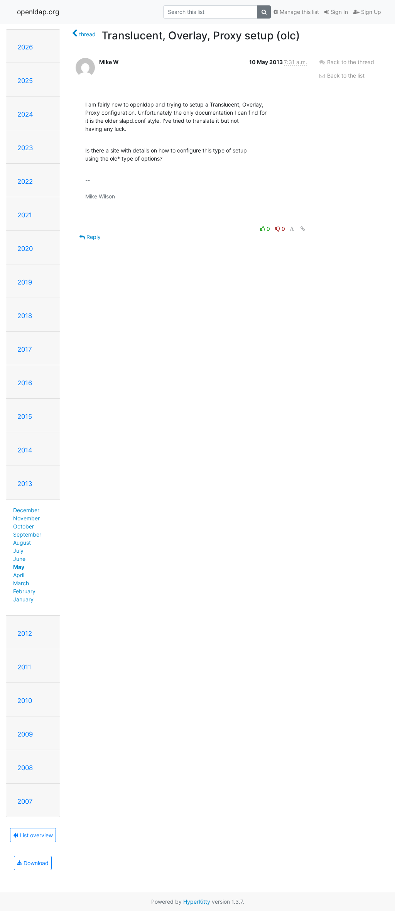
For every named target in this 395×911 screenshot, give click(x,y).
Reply (93, 237)
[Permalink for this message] (303, 229)
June (19, 558)
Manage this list (298, 11)
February (24, 591)
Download (35, 863)
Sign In (338, 11)
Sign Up (370, 11)
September (27, 534)
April (18, 575)
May (18, 567)
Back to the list (345, 75)
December (26, 510)
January (23, 599)
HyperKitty (196, 901)
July (18, 550)
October (23, 526)
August (22, 542)
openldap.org (38, 12)
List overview (35, 835)
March (21, 583)
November (26, 518)
